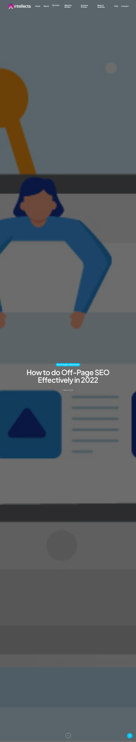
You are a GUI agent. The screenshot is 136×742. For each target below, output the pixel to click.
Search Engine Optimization (68, 365)
